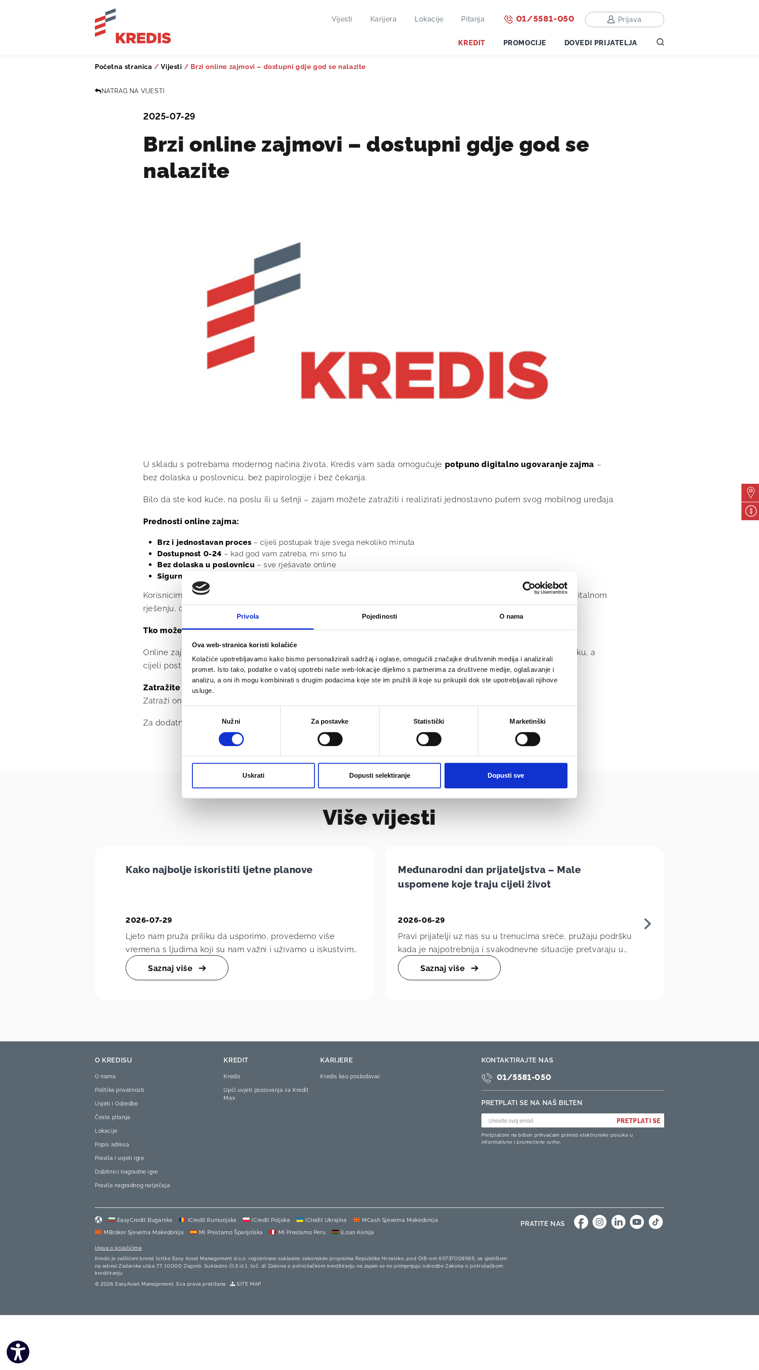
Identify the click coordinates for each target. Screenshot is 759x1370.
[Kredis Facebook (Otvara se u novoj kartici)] (581, 1222)
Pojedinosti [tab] (379, 616)
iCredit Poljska (271, 1219)
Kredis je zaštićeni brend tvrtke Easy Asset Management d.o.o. (171, 1257)
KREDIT (471, 42)
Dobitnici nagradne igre (126, 1171)
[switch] (330, 739)
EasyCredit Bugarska (145, 1219)
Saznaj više (171, 967)
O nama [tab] (511, 616)
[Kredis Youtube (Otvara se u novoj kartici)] (637, 1222)
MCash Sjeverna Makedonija (400, 1219)
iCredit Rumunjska (212, 1219)
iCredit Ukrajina (326, 1219)
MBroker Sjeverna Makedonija (144, 1232)
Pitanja (472, 18)
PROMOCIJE (524, 42)
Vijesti (342, 18)
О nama (105, 1076)
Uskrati (253, 775)
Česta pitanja (112, 1116)
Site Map (248, 1283)
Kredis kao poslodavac (350, 1076)
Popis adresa (112, 1144)
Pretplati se (639, 1120)
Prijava (630, 19)
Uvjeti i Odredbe (116, 1103)
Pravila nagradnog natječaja (132, 1185)
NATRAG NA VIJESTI (133, 90)
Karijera (383, 18)
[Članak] (647, 922)
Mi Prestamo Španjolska (231, 1232)
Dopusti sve (506, 775)
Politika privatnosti (120, 1089)
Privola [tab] (248, 616)
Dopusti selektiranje (379, 775)
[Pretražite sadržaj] (660, 41)
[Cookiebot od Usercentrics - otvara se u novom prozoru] (529, 588)
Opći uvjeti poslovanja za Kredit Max (266, 1093)
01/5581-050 (544, 17)
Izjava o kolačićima (118, 1247)
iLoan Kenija (357, 1232)
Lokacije (429, 18)
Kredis (232, 1076)
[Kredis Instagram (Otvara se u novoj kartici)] (600, 1222)
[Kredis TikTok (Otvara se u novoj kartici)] (656, 1222)
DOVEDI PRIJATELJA (600, 42)
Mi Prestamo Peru (302, 1232)
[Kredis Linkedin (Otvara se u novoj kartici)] (618, 1222)
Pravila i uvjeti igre (120, 1157)
